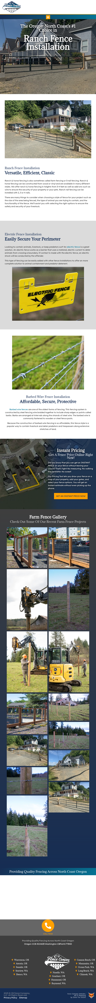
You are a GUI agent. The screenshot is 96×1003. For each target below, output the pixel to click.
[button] (48, 17)
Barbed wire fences (19, 409)
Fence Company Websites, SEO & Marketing (76, 995)
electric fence (73, 247)
